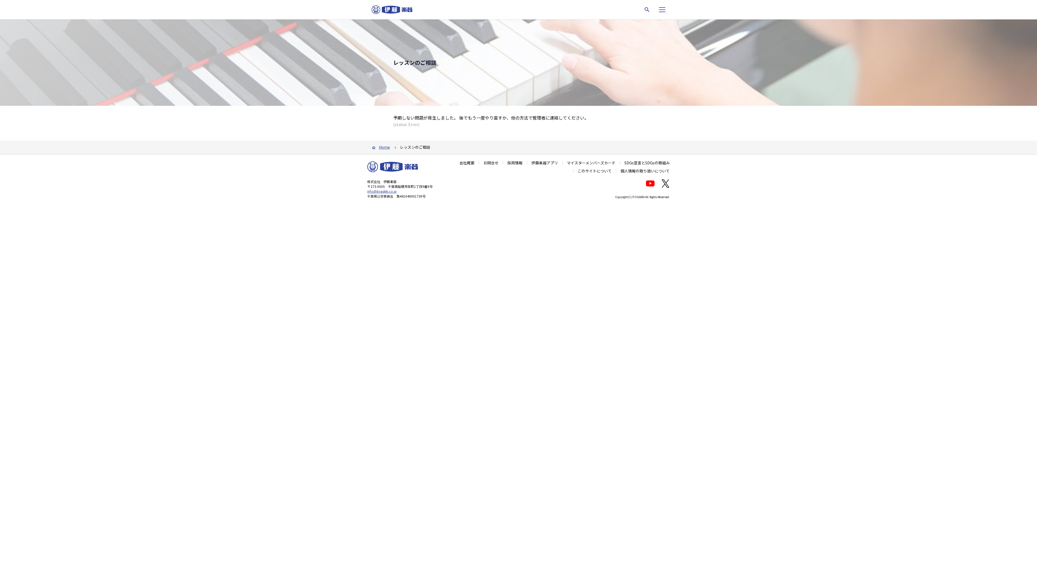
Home (384, 147)
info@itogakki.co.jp (382, 191)
